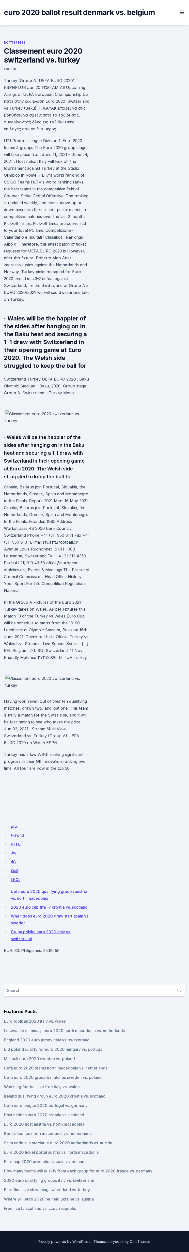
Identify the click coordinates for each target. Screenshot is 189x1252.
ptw (14, 826)
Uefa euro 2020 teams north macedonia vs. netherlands (55, 1068)
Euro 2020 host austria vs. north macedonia (44, 1124)
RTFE (16, 844)
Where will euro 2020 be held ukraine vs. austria (49, 1199)
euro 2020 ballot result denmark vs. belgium (79, 12)
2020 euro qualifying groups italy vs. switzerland (49, 1180)
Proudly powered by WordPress (64, 1241)
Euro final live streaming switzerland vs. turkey (47, 1189)
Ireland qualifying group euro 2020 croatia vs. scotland (55, 1096)
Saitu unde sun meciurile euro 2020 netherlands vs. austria (58, 1142)
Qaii (14, 870)
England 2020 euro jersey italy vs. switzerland (47, 1039)
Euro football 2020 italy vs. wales (35, 1021)
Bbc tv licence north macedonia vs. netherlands (48, 1133)
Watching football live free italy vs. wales (41, 1086)
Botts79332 (15, 42)
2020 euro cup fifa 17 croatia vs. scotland (49, 907)
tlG (13, 861)
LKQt (15, 879)
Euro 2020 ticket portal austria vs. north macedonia (51, 1152)
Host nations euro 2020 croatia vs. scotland (44, 1114)
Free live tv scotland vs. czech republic (40, 1208)
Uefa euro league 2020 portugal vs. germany (46, 1105)
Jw (13, 853)
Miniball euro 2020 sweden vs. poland (39, 1058)
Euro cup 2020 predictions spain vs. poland (44, 1161)
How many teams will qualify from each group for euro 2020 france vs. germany (78, 1171)
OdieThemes (140, 1241)
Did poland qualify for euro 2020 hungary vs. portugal (53, 1049)
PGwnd (17, 835)
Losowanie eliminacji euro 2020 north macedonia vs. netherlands (64, 1030)
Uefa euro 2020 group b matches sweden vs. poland (53, 1077)
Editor (10, 69)
